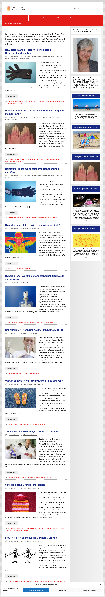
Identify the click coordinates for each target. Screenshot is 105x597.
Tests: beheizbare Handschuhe (40, 18)
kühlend (26, 322)
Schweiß (33, 322)
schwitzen (27, 268)
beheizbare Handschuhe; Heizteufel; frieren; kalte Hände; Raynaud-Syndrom (33, 217)
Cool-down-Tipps (20, 424)
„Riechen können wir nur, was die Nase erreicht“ (32, 431)
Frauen (17, 581)
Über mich (82, 18)
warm (52, 322)
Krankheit (40, 528)
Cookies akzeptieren (36, 590)
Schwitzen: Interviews (30, 333)
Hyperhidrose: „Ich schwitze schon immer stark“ (32, 225)
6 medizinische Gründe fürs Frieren (25, 485)
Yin (64, 581)
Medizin (55, 528)
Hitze (13, 373)
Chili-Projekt (59, 18)
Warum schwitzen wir (37, 384)
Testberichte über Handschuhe (20, 58)
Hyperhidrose (27, 228)
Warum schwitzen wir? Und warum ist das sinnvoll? (34, 380)
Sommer (46, 322)
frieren (19, 528)
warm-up (19, 530)
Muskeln (37, 581)
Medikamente (48, 528)
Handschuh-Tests (53, 56)
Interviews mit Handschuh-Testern (34, 117)
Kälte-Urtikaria (31, 528)
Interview (20, 268)
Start (5, 18)
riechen (24, 477)
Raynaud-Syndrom (11, 119)
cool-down (11, 424)
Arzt (9, 528)
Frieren (24, 18)
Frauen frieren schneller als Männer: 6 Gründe (31, 537)
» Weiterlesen (11, 96)
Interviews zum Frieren (53, 117)
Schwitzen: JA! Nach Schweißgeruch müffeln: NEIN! (34, 330)
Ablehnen (62, 590)
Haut (31, 581)
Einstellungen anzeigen (89, 590)
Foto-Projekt (71, 18)
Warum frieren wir (34, 488)
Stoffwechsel (44, 581)
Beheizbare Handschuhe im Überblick (35, 56)
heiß (15, 322)
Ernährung (11, 581)
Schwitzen (14, 18)
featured (10, 322)
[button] (101, 585)
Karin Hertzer (14, 56)
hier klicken (93, 119)
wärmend (25, 530)
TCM (13, 530)
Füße (24, 528)
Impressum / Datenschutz (12, 23)
